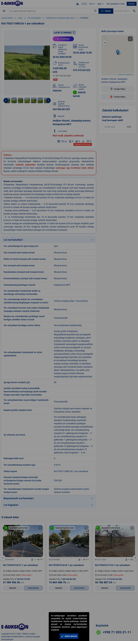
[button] (69, 636)
